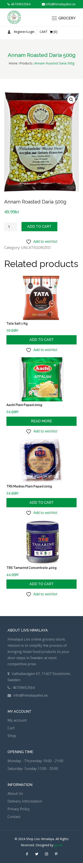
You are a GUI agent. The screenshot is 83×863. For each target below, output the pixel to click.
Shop (12, 735)
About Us (15, 793)
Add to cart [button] (41, 340)
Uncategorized (36, 247)
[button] (71, 100)
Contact (14, 816)
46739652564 (20, 4)
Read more (41, 421)
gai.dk (58, 845)
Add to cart (39, 226)
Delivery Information (25, 801)
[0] (48, 32)
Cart (11, 728)
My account (17, 720)
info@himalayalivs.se (60, 4)
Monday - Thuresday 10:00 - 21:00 (35, 760)
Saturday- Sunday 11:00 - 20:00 (33, 768)
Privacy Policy (19, 809)
